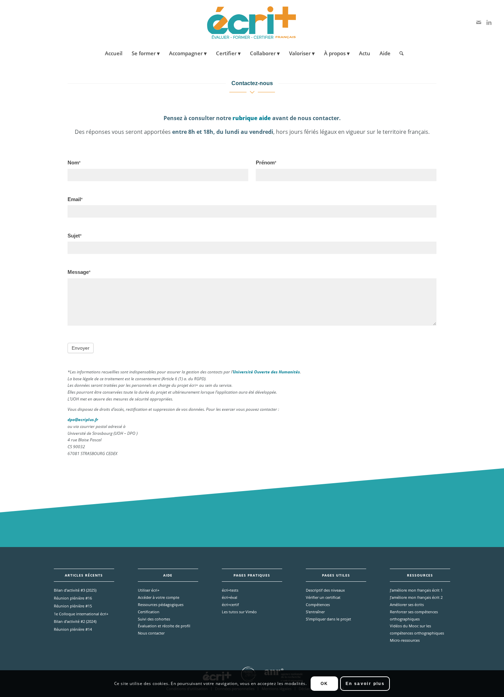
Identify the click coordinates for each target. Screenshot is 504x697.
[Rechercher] (399, 53)
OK (324, 683)
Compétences (318, 604)
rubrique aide (251, 118)
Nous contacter (151, 633)
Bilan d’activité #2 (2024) (75, 621)
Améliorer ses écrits (407, 604)
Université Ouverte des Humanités (266, 372)
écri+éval (229, 597)
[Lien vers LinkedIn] (489, 22)
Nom (74, 162)
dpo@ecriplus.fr (83, 419)
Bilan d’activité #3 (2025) (75, 590)
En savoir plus (365, 683)
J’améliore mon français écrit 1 (416, 590)
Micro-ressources (405, 640)
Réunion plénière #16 (73, 598)
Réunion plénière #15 (73, 605)
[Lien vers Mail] (478, 22)
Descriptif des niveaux (325, 590)
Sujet (75, 236)
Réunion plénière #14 (73, 629)
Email (75, 199)
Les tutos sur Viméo (239, 611)
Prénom (266, 162)
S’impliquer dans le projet (328, 619)
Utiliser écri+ (148, 590)
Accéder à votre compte (158, 597)
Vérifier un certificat (323, 597)
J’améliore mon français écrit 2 (416, 597)
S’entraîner (315, 611)
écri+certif (230, 604)
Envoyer (80, 348)
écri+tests (230, 590)
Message (79, 272)
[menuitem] (113, 53)
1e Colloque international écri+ (81, 613)
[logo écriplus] (252, 22)
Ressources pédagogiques (160, 604)
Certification (148, 611)
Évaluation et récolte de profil (164, 625)
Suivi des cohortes (154, 619)
